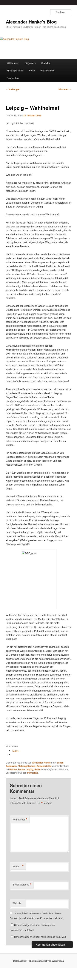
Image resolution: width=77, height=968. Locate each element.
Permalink (32, 772)
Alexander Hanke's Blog (31, 21)
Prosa (32, 70)
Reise (37, 769)
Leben (21, 769)
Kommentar (20, 820)
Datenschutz (13, 78)
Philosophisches (15, 70)
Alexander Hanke (41, 762)
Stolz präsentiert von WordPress (46, 961)
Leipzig (29, 769)
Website (17, 903)
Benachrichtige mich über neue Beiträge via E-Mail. (40, 936)
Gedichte (45, 62)
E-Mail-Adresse (22, 885)
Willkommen (13, 62)
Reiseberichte (47, 70)
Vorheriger (13, 89)
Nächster (64, 89)
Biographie (30, 62)
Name (18, 866)
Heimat (13, 769)
